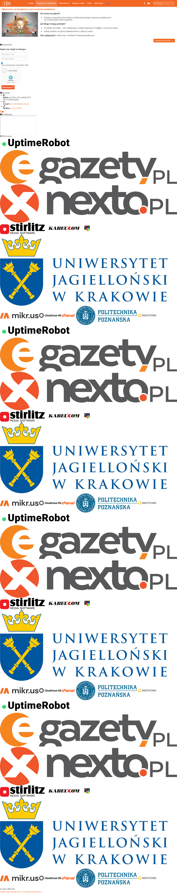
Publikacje (64, 3)
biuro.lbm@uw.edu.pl (19, 104)
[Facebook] (144, 3)
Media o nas (78, 3)
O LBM (31, 3)
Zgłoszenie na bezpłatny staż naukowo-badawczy (28, 9)
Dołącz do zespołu (46, 3)
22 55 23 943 (16, 108)
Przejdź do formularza (163, 40)
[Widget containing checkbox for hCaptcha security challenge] (10, 75)
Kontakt (99, 3)
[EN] (108, 3)
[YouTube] (149, 3)
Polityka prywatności (32, 891)
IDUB (89, 3)
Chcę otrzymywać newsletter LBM (14, 65)
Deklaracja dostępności (10, 891)
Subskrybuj (7, 87)
